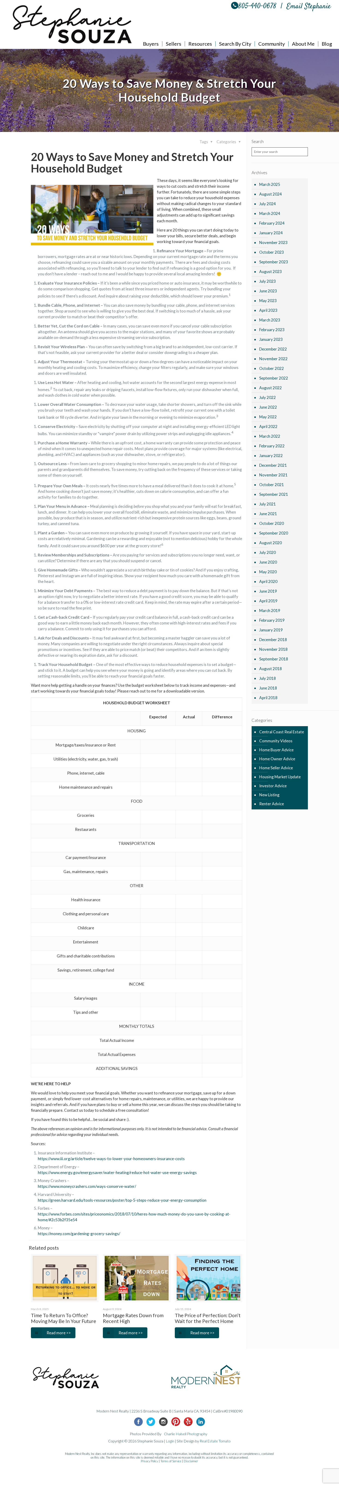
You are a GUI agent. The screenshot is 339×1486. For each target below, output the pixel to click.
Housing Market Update (280, 776)
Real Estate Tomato (215, 1441)
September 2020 (273, 533)
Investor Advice (273, 785)
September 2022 (273, 378)
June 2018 (268, 688)
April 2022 (268, 426)
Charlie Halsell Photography (185, 1434)
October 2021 (271, 484)
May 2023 (268, 300)
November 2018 (273, 649)
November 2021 (273, 475)
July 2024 (267, 203)
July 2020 (267, 552)
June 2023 (268, 290)
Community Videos (275, 740)
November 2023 (273, 242)
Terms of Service (171, 1461)
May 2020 (268, 571)
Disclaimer (191, 1461)
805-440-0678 (257, 6)
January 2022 (271, 455)
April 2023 (268, 310)
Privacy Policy (149, 1461)
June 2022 (268, 407)
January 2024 (271, 232)
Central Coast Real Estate (281, 731)
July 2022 (267, 397)
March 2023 (269, 320)
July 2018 (267, 678)
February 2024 (272, 223)
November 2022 (273, 358)
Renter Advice (271, 803)
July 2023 (267, 281)
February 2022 (272, 445)
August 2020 (270, 542)
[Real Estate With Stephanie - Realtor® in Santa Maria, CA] (72, 24)
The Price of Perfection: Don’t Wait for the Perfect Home (208, 1318)
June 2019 (268, 591)
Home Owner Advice (277, 758)
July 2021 (267, 504)
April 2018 (268, 697)
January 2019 (271, 629)
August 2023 (270, 271)
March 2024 (269, 213)
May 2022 (268, 416)
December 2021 (273, 465)
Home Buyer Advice (276, 749)
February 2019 (272, 620)
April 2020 (268, 581)
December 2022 (273, 349)
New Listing (269, 794)
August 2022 (270, 387)
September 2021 (273, 494)
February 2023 (272, 329)
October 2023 (271, 252)
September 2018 (273, 659)
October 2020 (271, 523)
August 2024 (270, 194)
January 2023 (271, 339)
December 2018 (273, 639)
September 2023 (273, 261)
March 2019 (269, 610)
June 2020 (268, 562)
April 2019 (268, 600)
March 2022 (269, 436)
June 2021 (268, 513)
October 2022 (271, 368)
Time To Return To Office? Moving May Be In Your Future (63, 1318)
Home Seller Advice (276, 767)
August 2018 (270, 668)
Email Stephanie (309, 6)
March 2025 (269, 184)
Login (170, 1441)
